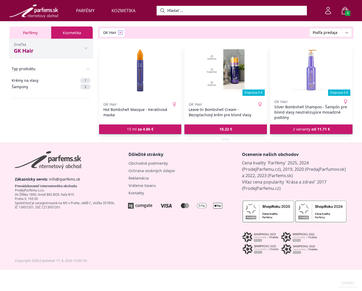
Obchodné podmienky (148, 163)
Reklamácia (139, 178)
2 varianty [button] (311, 129)
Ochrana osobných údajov (152, 170)
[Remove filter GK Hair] (120, 32)
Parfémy (85, 11)
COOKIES (348, 283)
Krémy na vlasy (49, 80)
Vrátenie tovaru (142, 185)
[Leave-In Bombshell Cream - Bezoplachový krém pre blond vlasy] (226, 70)
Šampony (49, 86)
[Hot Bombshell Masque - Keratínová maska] (140, 70)
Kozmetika (123, 11)
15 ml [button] (140, 129)
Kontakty (136, 192)
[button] (225, 129)
